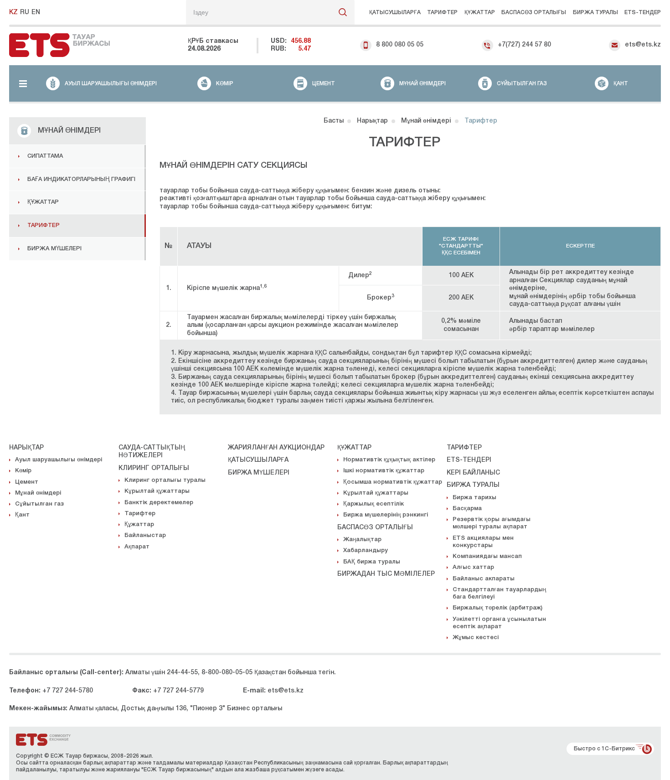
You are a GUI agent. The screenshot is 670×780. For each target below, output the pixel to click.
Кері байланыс (473, 473)
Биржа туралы (595, 12)
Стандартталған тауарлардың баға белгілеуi (499, 593)
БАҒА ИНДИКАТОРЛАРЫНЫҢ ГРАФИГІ (81, 179)
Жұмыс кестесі (476, 637)
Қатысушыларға (395, 12)
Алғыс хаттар (473, 567)
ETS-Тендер (642, 12)
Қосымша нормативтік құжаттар (392, 482)
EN (35, 12)
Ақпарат (136, 546)
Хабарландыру (365, 550)
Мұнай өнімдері (38, 493)
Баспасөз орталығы (533, 12)
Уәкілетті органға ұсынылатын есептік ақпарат (499, 623)
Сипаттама (45, 156)
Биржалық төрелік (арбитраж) (497, 607)
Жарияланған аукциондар (276, 448)
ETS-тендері (469, 460)
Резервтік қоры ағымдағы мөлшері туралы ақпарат (492, 523)
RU (24, 12)
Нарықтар (26, 448)
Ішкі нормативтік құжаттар (383, 470)
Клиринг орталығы (154, 468)
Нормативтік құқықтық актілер (389, 459)
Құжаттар (479, 12)
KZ (13, 12)
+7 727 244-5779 (178, 691)
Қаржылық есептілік (373, 503)
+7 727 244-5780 (67, 691)
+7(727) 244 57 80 (524, 45)
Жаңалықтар (362, 539)
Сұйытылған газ (39, 503)
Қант (22, 514)
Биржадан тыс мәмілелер (386, 574)
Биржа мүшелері (54, 248)
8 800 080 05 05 (399, 45)
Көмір (23, 470)
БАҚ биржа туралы (371, 561)
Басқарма (467, 508)
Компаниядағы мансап (487, 556)
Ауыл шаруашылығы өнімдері (58, 459)
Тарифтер (442, 12)
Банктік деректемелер (158, 502)
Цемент (26, 482)
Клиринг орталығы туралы (165, 480)
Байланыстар (145, 535)
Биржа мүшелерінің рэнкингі (385, 514)
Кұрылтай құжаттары (157, 491)
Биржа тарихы (474, 497)
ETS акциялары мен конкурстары (483, 542)
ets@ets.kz (643, 45)
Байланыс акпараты (484, 578)
